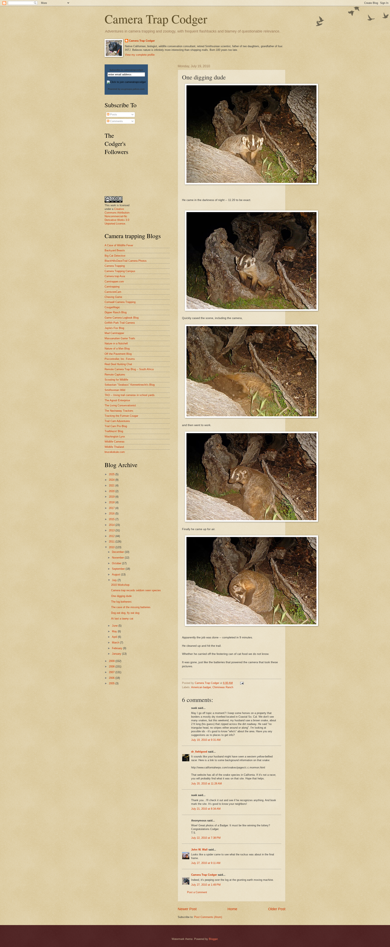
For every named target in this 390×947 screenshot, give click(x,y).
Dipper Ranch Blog (116, 312)
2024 (112, 479)
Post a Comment (197, 892)
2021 (112, 485)
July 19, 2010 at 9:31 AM (206, 739)
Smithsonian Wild (115, 390)
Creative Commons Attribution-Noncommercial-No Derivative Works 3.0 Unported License (117, 216)
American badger (201, 687)
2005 (112, 683)
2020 (112, 491)
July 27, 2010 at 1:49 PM (206, 884)
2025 (112, 474)
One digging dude (121, 596)
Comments (116, 121)
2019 (112, 496)
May (115, 631)
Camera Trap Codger (156, 19)
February (117, 648)
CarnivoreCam (113, 291)
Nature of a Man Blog (117, 348)
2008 (112, 666)
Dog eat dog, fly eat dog (125, 612)
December (118, 551)
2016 (112, 513)
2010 (112, 547)
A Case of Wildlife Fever (119, 245)
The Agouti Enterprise (117, 400)
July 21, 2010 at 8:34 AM (206, 808)
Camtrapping (112, 286)
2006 (112, 677)
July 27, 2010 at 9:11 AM (205, 863)
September (119, 568)
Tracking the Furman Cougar (121, 415)
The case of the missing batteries (131, 607)
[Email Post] (242, 682)
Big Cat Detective (115, 255)
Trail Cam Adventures (117, 421)
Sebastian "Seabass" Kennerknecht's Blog (130, 384)
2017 (112, 508)
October (117, 563)
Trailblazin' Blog (114, 431)
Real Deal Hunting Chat (118, 364)
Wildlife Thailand (114, 446)
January (117, 653)
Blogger (213, 938)
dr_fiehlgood (199, 751)
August (116, 574)
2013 (112, 530)
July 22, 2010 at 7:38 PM (206, 837)
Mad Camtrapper (114, 333)
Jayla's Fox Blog (114, 328)
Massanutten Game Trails (120, 338)
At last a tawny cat (122, 618)
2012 (112, 536)
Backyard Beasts (115, 250)
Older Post (276, 909)
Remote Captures (115, 374)
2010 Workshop (120, 584)
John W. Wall (199, 849)
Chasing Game (113, 296)
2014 (112, 524)
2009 (112, 661)
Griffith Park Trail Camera (120, 322)
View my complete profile (140, 54)
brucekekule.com (115, 451)
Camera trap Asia (115, 276)
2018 (112, 502)
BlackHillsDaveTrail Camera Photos (126, 260)
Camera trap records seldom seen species (136, 590)
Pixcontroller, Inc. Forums (120, 358)
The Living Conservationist (120, 405)
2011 (112, 541)
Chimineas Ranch (222, 687)
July (115, 580)
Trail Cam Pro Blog (116, 426)
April (115, 636)
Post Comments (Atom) (208, 917)
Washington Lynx (115, 436)
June (115, 625)
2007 (112, 672)
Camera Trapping (115, 265)
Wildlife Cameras (115, 441)
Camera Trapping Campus (120, 271)
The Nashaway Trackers (119, 410)
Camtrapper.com (114, 281)
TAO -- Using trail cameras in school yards (130, 395)
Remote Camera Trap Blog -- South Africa (129, 369)
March (116, 642)
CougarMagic (112, 307)
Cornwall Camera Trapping (120, 302)
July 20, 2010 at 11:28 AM (206, 783)
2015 (112, 519)
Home (232, 909)
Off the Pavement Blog (118, 353)
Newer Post (187, 909)
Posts (113, 114)
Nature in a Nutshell (116, 343)
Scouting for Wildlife (116, 379)
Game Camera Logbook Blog (122, 317)
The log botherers (121, 601)
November (118, 557)
